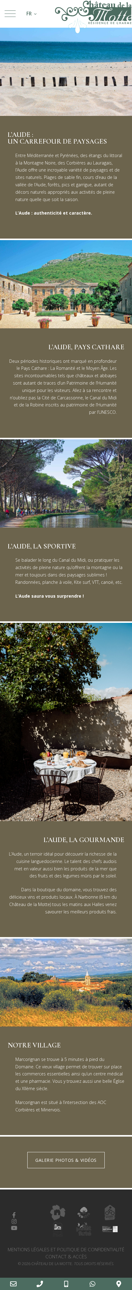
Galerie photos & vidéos (66, 1160)
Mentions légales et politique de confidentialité (66, 1249)
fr (29, 13)
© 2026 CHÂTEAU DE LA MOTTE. (66, 1263)
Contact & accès (66, 1256)
